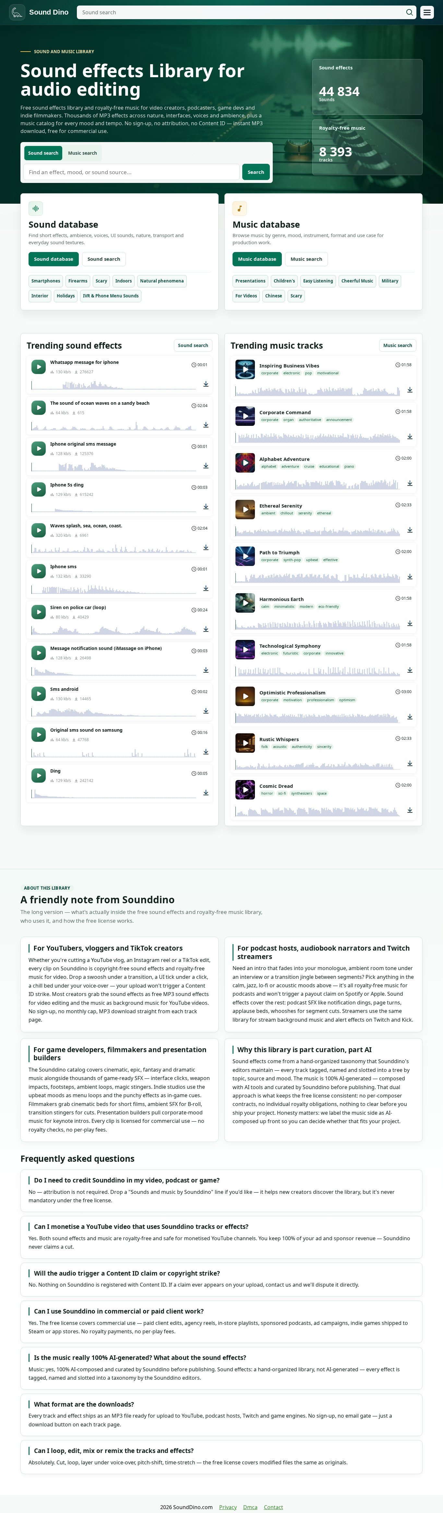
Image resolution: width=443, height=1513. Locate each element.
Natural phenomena (162, 281)
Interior (39, 296)
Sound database (53, 259)
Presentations (250, 281)
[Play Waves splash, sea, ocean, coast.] (38, 530)
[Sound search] (409, 12)
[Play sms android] (38, 694)
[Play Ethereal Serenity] (245, 509)
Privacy (228, 1507)
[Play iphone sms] (38, 571)
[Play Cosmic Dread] (245, 789)
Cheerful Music (357, 281)
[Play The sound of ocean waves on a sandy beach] (38, 408)
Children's (284, 281)
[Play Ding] (38, 775)
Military (390, 281)
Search (256, 172)
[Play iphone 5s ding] (38, 489)
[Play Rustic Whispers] (245, 743)
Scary (101, 281)
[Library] (427, 12)
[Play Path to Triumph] (245, 556)
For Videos (246, 296)
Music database (257, 259)
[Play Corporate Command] (245, 416)
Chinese (273, 296)
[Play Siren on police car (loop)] (38, 612)
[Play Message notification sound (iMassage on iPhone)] (38, 653)
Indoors (123, 281)
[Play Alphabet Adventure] (245, 462)
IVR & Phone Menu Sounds (110, 296)
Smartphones (45, 281)
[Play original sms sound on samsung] (38, 734)
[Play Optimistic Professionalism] (245, 696)
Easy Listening (318, 281)
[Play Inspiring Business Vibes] (245, 369)
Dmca (250, 1507)
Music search (306, 259)
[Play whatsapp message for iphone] (38, 367)
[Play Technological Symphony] (245, 649)
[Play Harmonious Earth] (245, 602)
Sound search (104, 259)
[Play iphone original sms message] (38, 448)
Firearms (77, 281)
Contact (273, 1507)
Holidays (66, 296)
